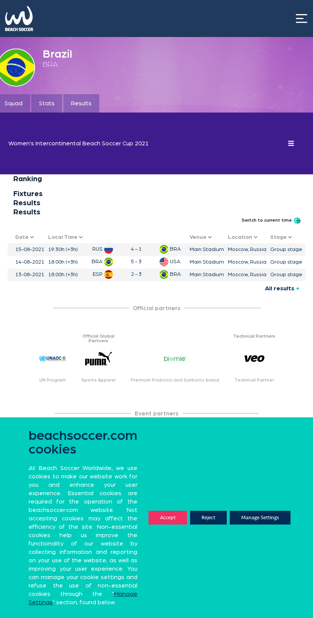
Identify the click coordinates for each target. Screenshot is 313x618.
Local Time (63, 237)
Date (22, 237)
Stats (47, 103)
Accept (168, 517)
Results (81, 103)
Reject (208, 517)
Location (241, 237)
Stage (279, 237)
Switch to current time (267, 220)
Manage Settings (260, 517)
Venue (199, 237)
